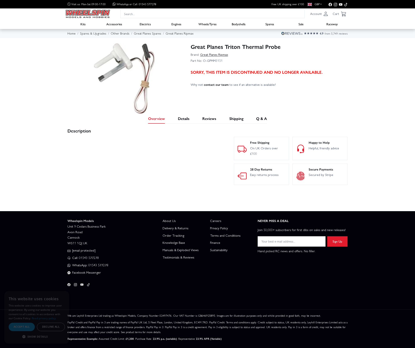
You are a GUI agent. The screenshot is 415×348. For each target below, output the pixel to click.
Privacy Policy (219, 228)
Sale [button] (300, 24)
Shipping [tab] (236, 118)
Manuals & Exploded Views (181, 249)
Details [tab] (184, 118)
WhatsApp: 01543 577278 (89, 265)
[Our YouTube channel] (340, 4)
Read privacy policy (44, 318)
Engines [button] (176, 24)
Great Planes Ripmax (214, 54)
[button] (319, 14)
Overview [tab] (156, 118)
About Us (169, 220)
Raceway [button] (332, 24)
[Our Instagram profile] (335, 4)
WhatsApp (136, 4)
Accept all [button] (22, 327)
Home (71, 33)
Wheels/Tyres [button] (207, 24)
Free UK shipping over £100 (287, 4)
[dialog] (36, 317)
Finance (215, 242)
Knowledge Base (174, 242)
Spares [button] (269, 24)
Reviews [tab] (209, 118)
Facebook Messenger (86, 272)
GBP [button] (317, 4)
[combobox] (212, 14)
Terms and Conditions (225, 235)
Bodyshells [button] (239, 24)
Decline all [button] (51, 327)
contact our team (216, 84)
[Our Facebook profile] (330, 4)
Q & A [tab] (261, 118)
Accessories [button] (114, 24)
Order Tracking (173, 235)
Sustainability (219, 249)
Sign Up (337, 241)
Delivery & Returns (175, 228)
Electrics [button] (145, 24)
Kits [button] (83, 24)
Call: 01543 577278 (85, 257)
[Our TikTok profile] (346, 4)
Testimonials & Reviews (178, 257)
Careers (215, 220)
